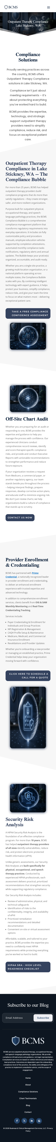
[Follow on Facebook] (17, 1121)
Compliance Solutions (28, 1091)
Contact (28, 1112)
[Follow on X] (24, 1121)
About (28, 1085)
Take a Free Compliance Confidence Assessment (30, 313)
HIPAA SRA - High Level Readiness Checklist (25, 967)
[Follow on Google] (39, 1121)
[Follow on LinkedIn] (32, 1121)
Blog (28, 1105)
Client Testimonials (28, 1098)
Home (28, 1078)
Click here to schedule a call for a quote (28, 676)
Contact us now (20, 517)
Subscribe (43, 1017)
